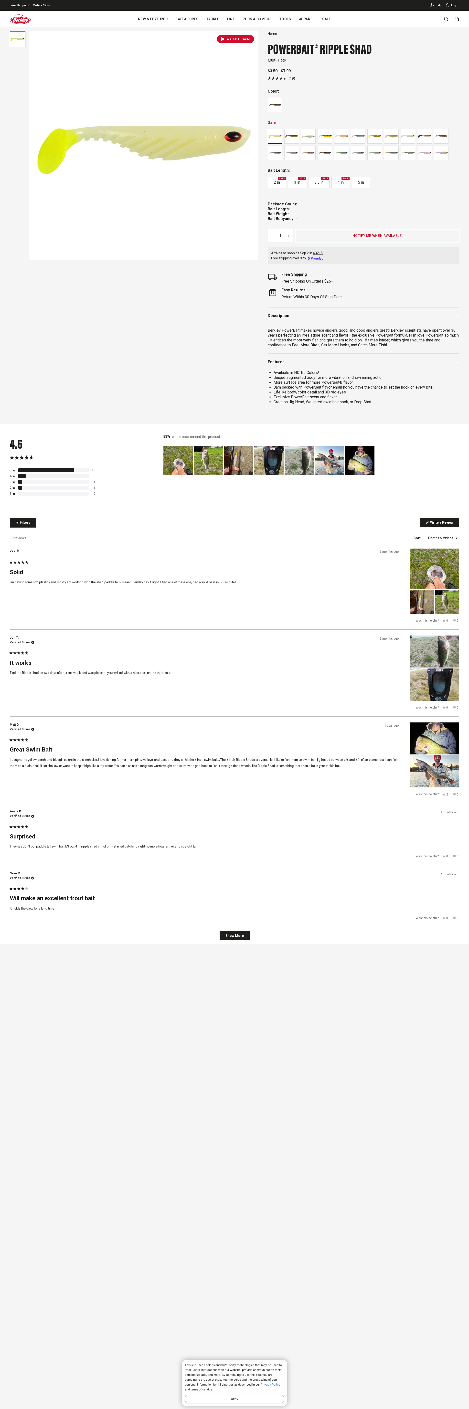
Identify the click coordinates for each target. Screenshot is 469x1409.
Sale (326, 19)
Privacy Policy (270, 1384)
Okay (234, 1399)
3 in (299, 181)
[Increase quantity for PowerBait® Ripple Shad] (288, 235)
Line (231, 19)
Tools (285, 19)
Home (272, 34)
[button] (281, 78)
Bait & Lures (187, 19)
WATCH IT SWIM (238, 39)
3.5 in (321, 181)
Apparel (306, 19)
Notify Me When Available (377, 236)
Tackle (212, 19)
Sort (417, 538)
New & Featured (153, 19)
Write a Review (444, 523)
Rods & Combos (257, 19)
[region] (269, 460)
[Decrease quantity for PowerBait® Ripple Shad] (272, 235)
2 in (279, 181)
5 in (361, 182)
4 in (343, 181)
